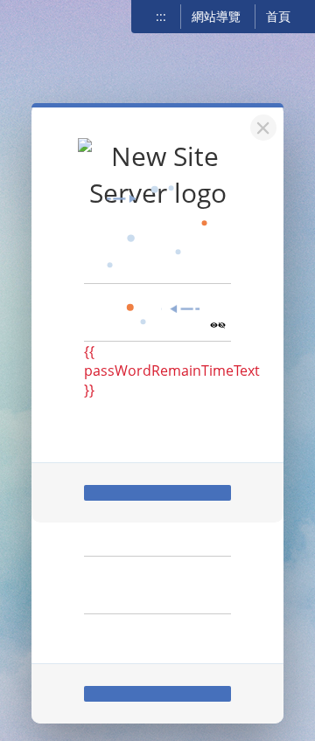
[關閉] (260, 125)
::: (161, 16)
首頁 (278, 16)
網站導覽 (216, 16)
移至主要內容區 (39, 15)
